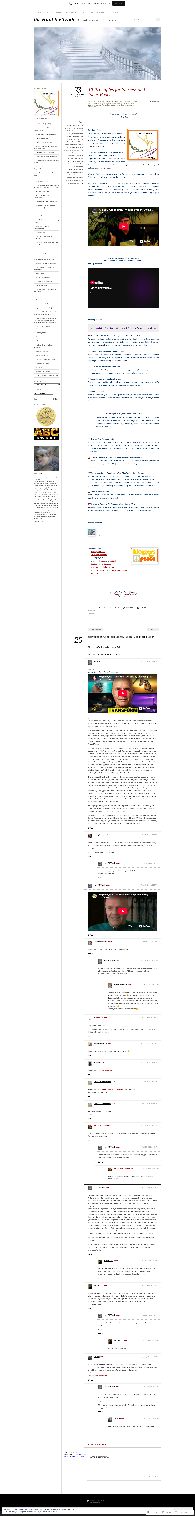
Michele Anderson (100, 1043)
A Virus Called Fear (42, 138)
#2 (89, 351)
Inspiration (130, 103)
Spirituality (92, 107)
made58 (97, 1062)
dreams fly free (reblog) (43, 351)
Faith (136, 101)
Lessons (91, 105)
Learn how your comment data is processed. (75, 1455)
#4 (89, 379)
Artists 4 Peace (41, 341)
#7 (89, 458)
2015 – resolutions (42, 337)
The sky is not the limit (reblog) (46, 359)
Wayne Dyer (71, 169)
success (70, 158)
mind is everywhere (42, 285)
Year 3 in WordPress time (44, 281)
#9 (89, 492)
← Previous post (95, 630)
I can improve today (109, 103)
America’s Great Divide (43, 191)
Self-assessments (113, 105)
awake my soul (96, 573)
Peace (83, 12)
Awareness (39, 212)
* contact (39, 12)
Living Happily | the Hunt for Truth (108, 655)
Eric (95, 661)
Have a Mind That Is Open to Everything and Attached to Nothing (73, 147)
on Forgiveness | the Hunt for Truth (108, 647)
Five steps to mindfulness (44, 142)
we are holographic (42, 253)
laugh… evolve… (41, 273)
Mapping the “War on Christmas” (46, 263)
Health (98, 103)
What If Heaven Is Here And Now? (47, 375)
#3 (89, 367)
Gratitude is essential (99, 555)
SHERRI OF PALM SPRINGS (112, 1090)
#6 (89, 439)
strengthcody (99, 835)
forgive (68, 136)
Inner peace (121, 103)
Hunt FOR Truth (109, 863)
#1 (89, 336)
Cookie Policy (52, 1512)
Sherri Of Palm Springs (102, 1082)
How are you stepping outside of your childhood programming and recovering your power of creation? (45, 320)
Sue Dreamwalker (100, 942)
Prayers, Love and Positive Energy (104, 12)
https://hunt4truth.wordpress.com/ (44, 481)
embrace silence (77, 134)
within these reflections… (44, 304)
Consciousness (120, 101)
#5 (89, 392)
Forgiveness (76, 136)
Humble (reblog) (41, 333)
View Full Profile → (39, 521)
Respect (102, 561)
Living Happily (40, 249)
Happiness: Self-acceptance (45, 152)
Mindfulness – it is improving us (103, 567)
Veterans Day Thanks (43, 371)
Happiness (92, 103)
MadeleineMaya (108, 1070)
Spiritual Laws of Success (101, 564)
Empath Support (41, 232)
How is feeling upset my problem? (46, 156)
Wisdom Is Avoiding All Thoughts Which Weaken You (74, 172)
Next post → (152, 630)
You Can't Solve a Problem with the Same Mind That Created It (74, 177)
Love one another (41, 296)
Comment (152, 1476)
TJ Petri (97, 1357)
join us (126, 596)
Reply (90, 827)
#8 (89, 473)
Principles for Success (75, 155)
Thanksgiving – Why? (43, 363)
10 (89, 504)
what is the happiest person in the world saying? (109, 570)
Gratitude (112, 561)
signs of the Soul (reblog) (44, 308)
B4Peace (111, 101)
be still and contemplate (43, 277)
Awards (59, 12)
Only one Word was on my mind (46, 134)
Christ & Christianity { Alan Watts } (47, 201)
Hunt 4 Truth (71, 12)
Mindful (98, 105)
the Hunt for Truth (54, 19)
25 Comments (154, 101)
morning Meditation (98, 552)
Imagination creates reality (44, 216)
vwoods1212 (108, 1261)
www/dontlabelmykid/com (97, 1376)
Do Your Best (40, 300)
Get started (119, 3)
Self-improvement (127, 105)
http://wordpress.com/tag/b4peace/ (123, 594)
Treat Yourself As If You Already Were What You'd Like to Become (75, 163)
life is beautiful (74, 150)
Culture (130, 101)
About (49, 12)
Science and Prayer (42, 367)
